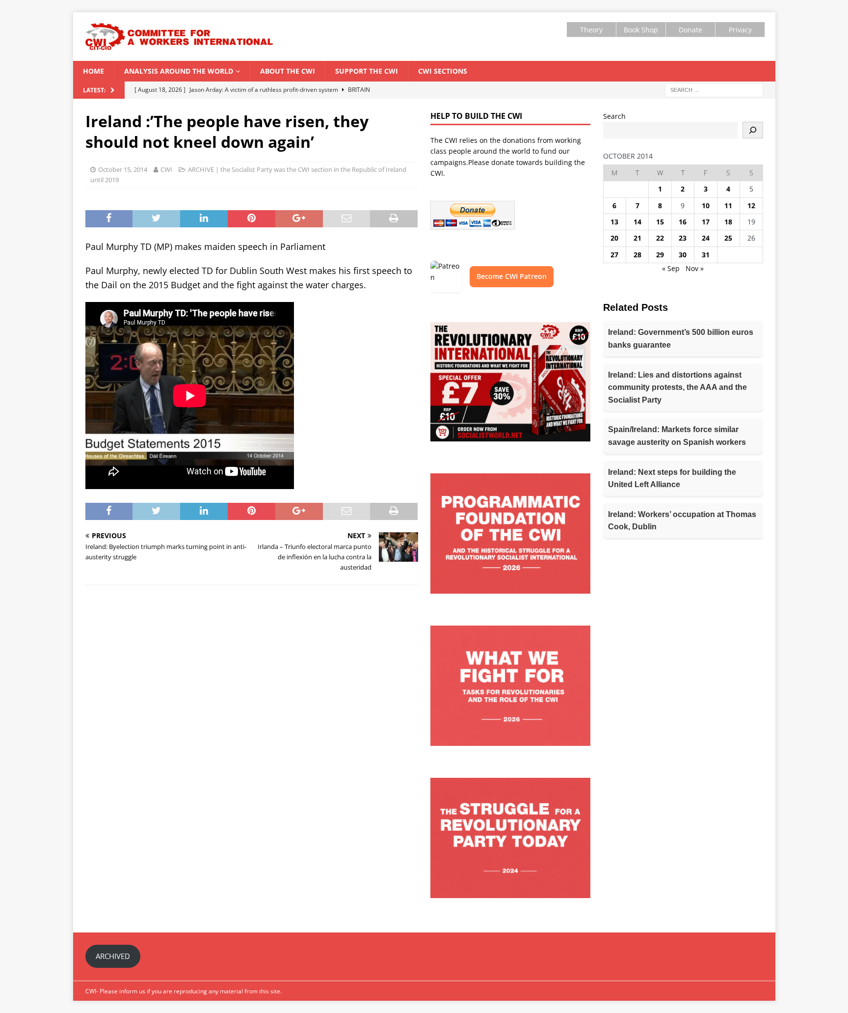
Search (614, 116)
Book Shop (641, 29)
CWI (166, 169)
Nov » (695, 268)
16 (683, 221)
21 (637, 238)
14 (637, 221)
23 (683, 238)
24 (706, 238)
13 (614, 221)
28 (637, 254)
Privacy (740, 29)
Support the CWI (366, 71)
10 (706, 205)
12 (751, 205)
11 (728, 205)
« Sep (671, 268)
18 (728, 221)
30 (683, 254)
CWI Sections (442, 71)
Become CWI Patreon (512, 276)
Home (93, 71)
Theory (591, 29)
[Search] (752, 130)
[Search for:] (714, 89)
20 (614, 238)
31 (706, 254)
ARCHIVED (113, 956)
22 (660, 238)
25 (728, 238)
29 (660, 254)
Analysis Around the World (178, 71)
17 (706, 221)
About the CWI (287, 71)
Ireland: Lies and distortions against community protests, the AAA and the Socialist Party (677, 387)
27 (614, 254)
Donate (690, 29)
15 (660, 221)
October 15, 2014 (122, 169)
